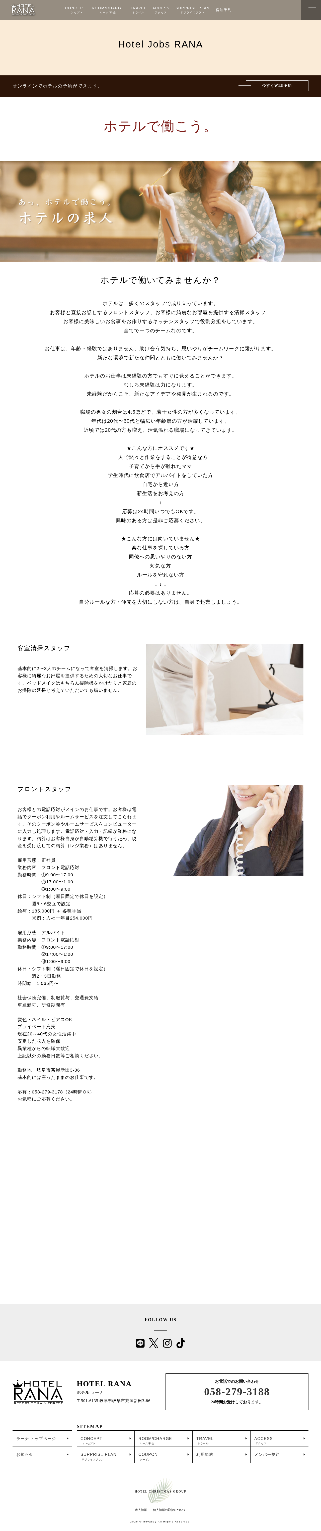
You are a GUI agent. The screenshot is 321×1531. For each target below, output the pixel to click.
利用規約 (204, 1454)
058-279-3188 (237, 1392)
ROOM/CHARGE (155, 1441)
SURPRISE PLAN (99, 1456)
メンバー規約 (267, 1454)
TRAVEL (205, 1441)
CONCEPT (91, 1441)
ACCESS (263, 1441)
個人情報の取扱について (169, 1510)
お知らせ (24, 1454)
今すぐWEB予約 (277, 85)
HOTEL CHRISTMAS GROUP (160, 1491)
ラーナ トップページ (36, 1439)
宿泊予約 (224, 10)
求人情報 (141, 1510)
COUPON (148, 1456)
